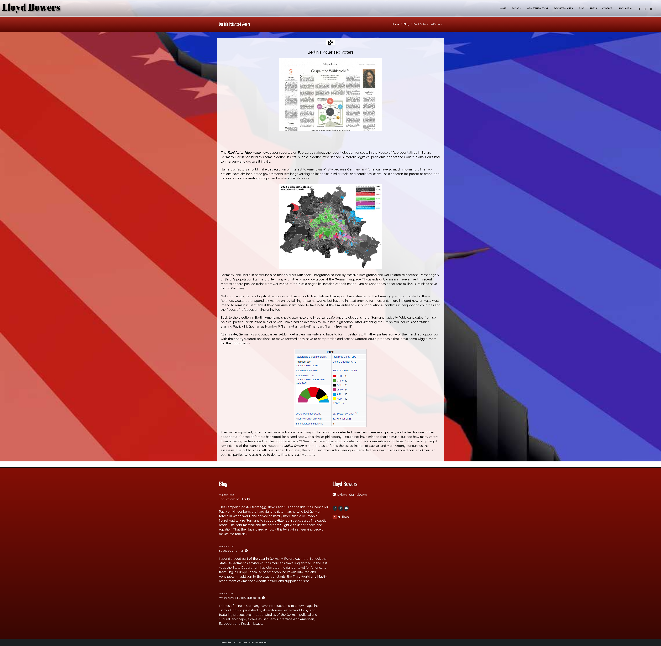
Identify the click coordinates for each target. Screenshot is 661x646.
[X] (340, 508)
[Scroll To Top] (655, 642)
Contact (607, 8)
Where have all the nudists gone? (240, 597)
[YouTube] (346, 508)
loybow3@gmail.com (352, 494)
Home (503, 8)
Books (515, 8)
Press (593, 8)
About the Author (537, 8)
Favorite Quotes (563, 8)
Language (623, 8)
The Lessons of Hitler (233, 499)
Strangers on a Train (232, 550)
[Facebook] (335, 508)
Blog (581, 8)
